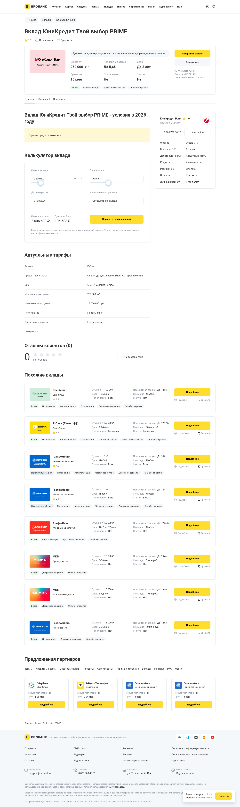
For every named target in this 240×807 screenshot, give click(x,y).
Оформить (192, 53)
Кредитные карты (196, 155)
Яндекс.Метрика (203, 797)
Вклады (46, 19)
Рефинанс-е (167, 168)
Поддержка (60, 99)
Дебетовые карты (170, 155)
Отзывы (44, 99)
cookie (207, 794)
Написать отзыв (134, 356)
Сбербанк (42, 683)
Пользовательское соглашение (189, 754)
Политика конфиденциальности (190, 748)
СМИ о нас (79, 748)
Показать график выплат (116, 219)
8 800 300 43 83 (86, 773)
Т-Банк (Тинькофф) (97, 683)
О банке (164, 142)
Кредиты (165, 162)
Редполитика (81, 760)
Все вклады (192, 62)
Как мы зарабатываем (135, 760)
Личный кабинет (170, 181)
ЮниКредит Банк (65, 19)
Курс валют (192, 181)
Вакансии (128, 748)
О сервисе (30, 748)
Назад (32, 19)
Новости (165, 175)
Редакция (79, 754)
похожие (160, 53)
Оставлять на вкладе (104, 200)
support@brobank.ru (40, 773)
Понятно (224, 796)
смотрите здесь (116, 787)
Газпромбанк (142, 683)
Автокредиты (194, 162)
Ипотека (191, 168)
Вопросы (168, 149)
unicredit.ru (198, 132)
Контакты (191, 175)
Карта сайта (178, 760)
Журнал (56, 6)
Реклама (127, 754)
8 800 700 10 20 (172, 132)
